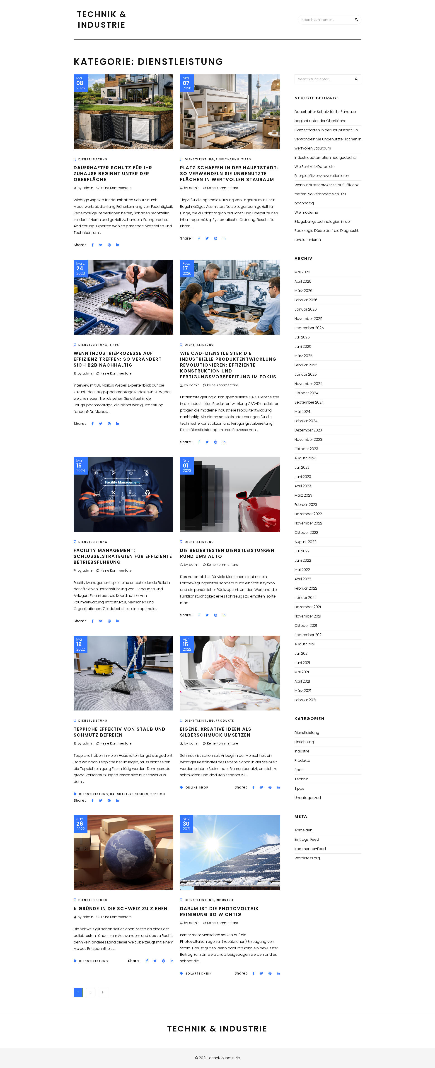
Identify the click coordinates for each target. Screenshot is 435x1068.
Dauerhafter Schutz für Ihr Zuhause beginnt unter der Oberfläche (113, 173)
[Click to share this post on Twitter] (100, 245)
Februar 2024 (306, 421)
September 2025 (309, 328)
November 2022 (308, 523)
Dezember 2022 (308, 514)
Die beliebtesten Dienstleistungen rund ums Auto (227, 553)
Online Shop (197, 787)
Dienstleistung (93, 159)
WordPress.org (307, 858)
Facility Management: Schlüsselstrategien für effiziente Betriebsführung (123, 556)
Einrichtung (228, 159)
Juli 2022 (302, 551)
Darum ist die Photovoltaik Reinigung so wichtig (219, 911)
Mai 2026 (302, 272)
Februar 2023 (306, 504)
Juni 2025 (303, 346)
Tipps (246, 159)
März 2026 (303, 290)
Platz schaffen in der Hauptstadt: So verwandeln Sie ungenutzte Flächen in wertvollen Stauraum (229, 173)
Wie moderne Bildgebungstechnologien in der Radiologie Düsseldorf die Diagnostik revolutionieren (327, 226)
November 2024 (308, 383)
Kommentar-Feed (310, 848)
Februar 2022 (306, 588)
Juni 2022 (303, 560)
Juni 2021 (302, 662)
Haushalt (119, 794)
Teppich (157, 794)
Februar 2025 (306, 365)
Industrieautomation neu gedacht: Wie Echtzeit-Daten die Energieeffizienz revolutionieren (325, 166)
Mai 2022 (302, 569)
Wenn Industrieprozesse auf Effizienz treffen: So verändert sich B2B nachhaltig (118, 359)
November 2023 (308, 439)
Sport (299, 769)
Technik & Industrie (102, 19)
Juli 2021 (301, 653)
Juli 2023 (302, 467)
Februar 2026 (306, 300)
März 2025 (303, 355)
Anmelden (303, 830)
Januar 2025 (306, 374)
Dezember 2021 (308, 607)
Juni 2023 (303, 476)
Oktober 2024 (306, 393)
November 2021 (308, 616)
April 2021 (302, 681)
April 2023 (303, 486)
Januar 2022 (306, 597)
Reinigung (139, 794)
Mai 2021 (302, 672)
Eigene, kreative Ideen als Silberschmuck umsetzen (215, 732)
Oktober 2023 (306, 448)
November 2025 (308, 318)
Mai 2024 (302, 411)
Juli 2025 (302, 337)
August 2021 (305, 644)
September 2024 (309, 402)
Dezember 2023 (308, 430)
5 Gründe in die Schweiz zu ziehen (121, 908)
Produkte (225, 721)
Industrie (225, 900)
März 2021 (303, 690)
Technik (301, 779)
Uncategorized (308, 797)
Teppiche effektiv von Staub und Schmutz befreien (120, 732)
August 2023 (305, 458)
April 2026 (303, 281)
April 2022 (303, 579)
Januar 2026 (306, 309)
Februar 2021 (305, 700)
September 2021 (308, 634)
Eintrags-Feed (307, 839)
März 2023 (303, 495)
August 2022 (305, 541)
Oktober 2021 (306, 625)
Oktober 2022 (306, 532)
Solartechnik (199, 973)
